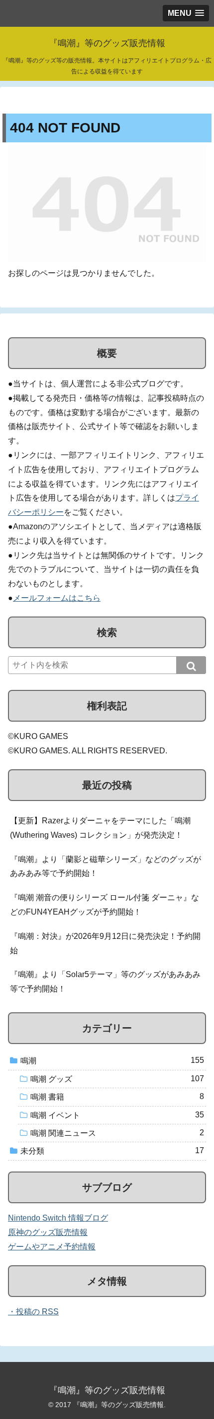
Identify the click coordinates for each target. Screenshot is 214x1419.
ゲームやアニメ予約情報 (52, 1246)
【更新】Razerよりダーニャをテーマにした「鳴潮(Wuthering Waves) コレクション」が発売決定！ (100, 827)
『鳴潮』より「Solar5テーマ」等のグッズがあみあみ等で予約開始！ (105, 981)
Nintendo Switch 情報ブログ (58, 1218)
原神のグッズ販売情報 (48, 1232)
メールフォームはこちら (57, 598)
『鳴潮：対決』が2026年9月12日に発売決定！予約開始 (105, 943)
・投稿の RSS (33, 1311)
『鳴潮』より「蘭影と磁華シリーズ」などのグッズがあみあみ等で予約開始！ (105, 866)
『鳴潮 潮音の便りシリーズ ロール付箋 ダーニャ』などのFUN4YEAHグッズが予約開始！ (104, 904)
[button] (191, 665)
